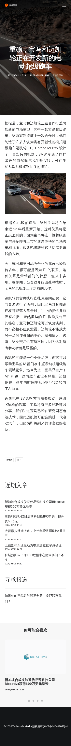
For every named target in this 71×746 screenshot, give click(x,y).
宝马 (19, 460)
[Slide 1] (29, 701)
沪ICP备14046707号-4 (55, 726)
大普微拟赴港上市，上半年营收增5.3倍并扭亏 (35, 533)
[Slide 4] (42, 701)
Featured (38, 75)
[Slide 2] (33, 701)
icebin (60, 75)
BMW (9, 460)
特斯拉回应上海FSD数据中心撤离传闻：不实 (34, 557)
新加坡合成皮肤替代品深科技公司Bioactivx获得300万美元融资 (35, 504)
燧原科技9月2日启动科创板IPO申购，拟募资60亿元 (34, 519)
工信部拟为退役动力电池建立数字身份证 (33, 545)
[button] (64, 5)
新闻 (47, 75)
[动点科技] (11, 5)
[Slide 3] (38, 701)
